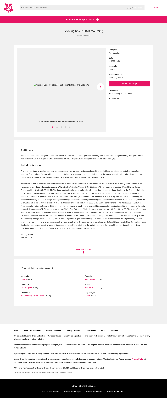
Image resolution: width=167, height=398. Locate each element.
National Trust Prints (94, 392)
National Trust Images (72, 392)
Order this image (129, 83)
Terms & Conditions (53, 330)
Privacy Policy (138, 359)
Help (103, 330)
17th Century (90, 279)
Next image (100, 86)
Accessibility (91, 330)
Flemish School (91, 287)
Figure (87, 296)
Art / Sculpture (26, 287)
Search (155, 7)
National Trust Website (50, 392)
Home (16, 330)
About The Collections (32, 330)
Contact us (114, 330)
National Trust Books (115, 392)
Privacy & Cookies (73, 330)
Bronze (24, 279)
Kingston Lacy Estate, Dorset (32, 296)
